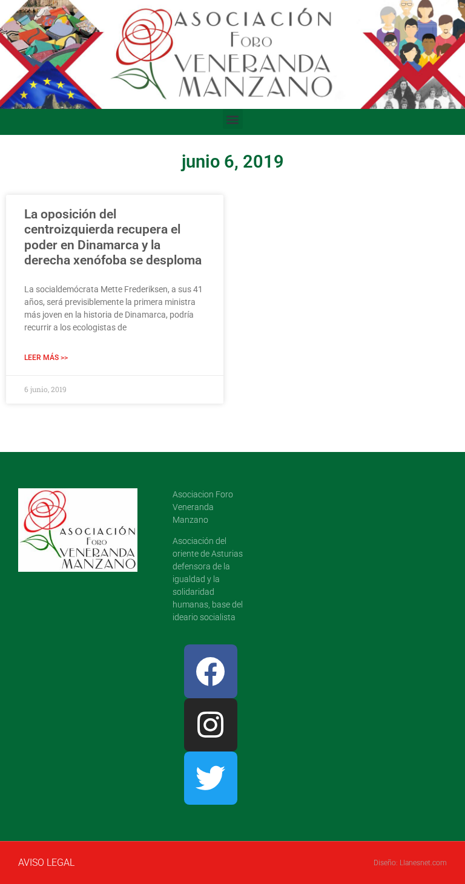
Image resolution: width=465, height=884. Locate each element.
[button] (233, 119)
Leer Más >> (46, 357)
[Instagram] (210, 724)
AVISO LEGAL (46, 862)
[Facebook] (210, 671)
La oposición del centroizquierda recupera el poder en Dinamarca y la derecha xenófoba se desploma (113, 237)
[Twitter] (210, 778)
